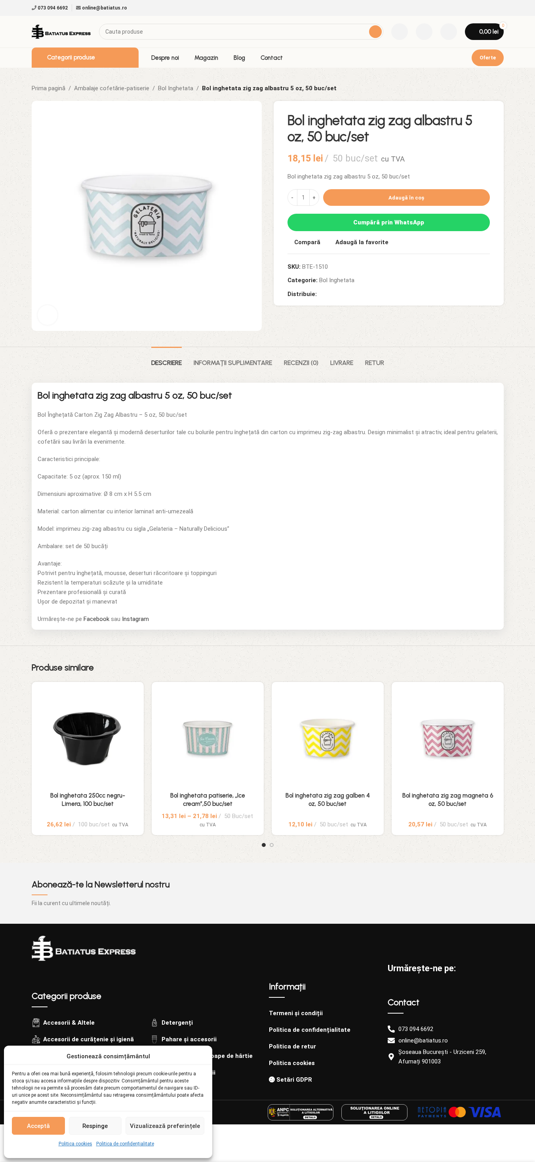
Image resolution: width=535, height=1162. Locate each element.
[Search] (375, 31)
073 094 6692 (52, 8)
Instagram (135, 619)
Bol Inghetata (175, 88)
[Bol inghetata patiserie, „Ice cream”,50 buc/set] (208, 738)
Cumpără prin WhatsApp (388, 222)
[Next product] (499, 88)
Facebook (96, 619)
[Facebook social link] (489, 8)
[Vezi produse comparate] (399, 32)
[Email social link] (331, 294)
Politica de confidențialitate (125, 1144)
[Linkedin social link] (340, 294)
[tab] (166, 359)
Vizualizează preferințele (165, 1126)
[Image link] (84, 947)
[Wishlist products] (424, 32)
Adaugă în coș (406, 198)
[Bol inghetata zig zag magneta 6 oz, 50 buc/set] (448, 738)
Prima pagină (48, 88)
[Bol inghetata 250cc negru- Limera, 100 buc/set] (88, 738)
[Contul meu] (448, 32)
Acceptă (38, 1126)
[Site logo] (61, 31)
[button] (490, 670)
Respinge (95, 1126)
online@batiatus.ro (104, 8)
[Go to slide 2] (272, 845)
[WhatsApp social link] (350, 294)
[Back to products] (489, 88)
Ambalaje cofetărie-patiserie (111, 88)
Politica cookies (75, 1144)
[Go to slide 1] (264, 845)
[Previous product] (480, 88)
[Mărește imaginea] (47, 315)
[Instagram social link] (499, 8)
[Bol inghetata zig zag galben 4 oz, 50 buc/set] (328, 738)
